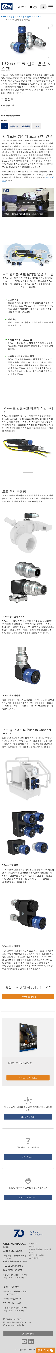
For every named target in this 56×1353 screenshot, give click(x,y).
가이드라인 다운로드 (28, 1077)
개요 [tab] (5, 126)
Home (3, 16)
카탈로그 (33, 1243)
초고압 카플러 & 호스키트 (30, 16)
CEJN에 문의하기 (28, 996)
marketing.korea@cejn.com (18, 1322)
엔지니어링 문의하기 (28, 1197)
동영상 (32, 1246)
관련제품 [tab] (26, 126)
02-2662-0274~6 (13, 1319)
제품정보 (12, 16)
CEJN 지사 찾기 (28, 1116)
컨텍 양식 (29, 1333)
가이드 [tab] (36, 126)
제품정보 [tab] (14, 126)
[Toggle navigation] (50, 6)
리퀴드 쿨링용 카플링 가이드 (40, 1251)
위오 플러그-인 (36, 1258)
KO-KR (24, 6)
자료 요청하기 (28, 1157)
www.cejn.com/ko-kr (15, 1325)
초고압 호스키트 (36, 1255)
